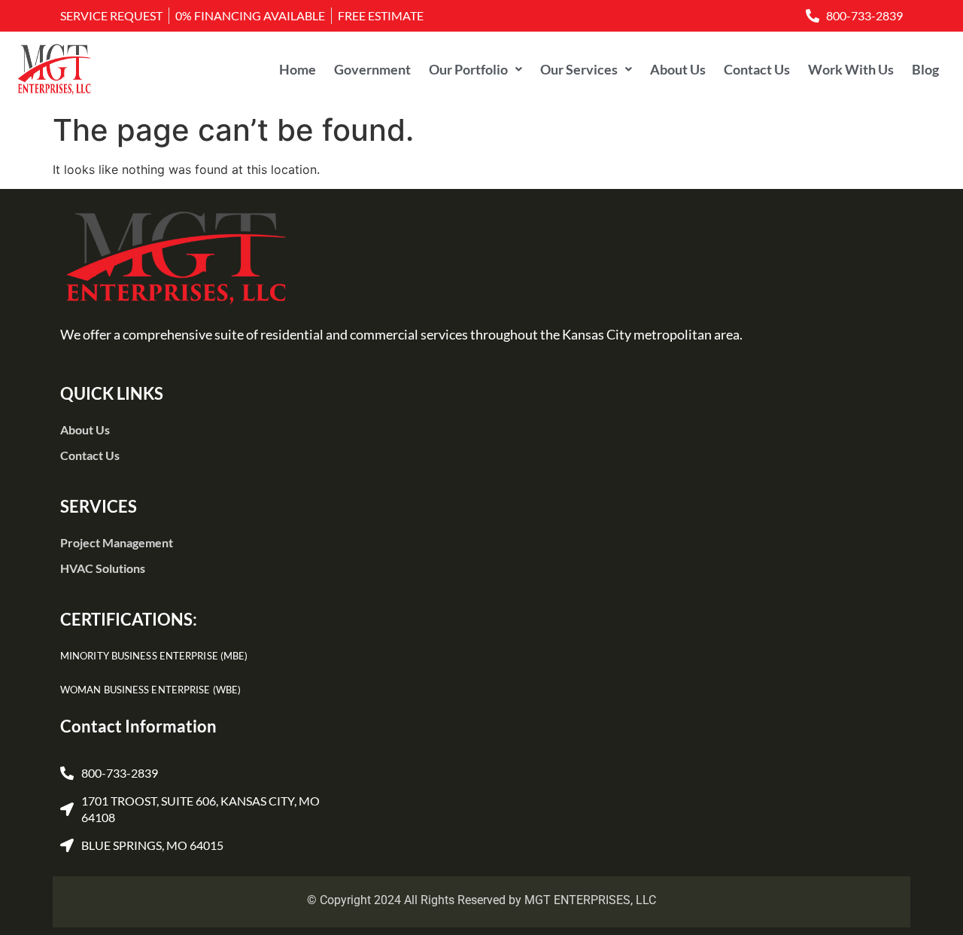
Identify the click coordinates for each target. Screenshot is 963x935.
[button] (475, 69)
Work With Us (851, 69)
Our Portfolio (468, 69)
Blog (925, 69)
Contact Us (757, 69)
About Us (678, 69)
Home (297, 69)
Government (372, 69)
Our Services (579, 69)
